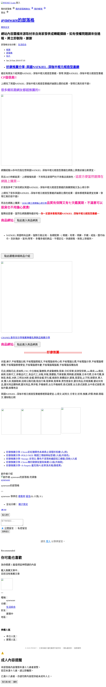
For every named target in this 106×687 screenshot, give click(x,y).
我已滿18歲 (6, 682)
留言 (28, 496)
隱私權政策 (67, 648)
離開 (15, 682)
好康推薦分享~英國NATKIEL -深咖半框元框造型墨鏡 (42, 67)
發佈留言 (5, 531)
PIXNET (34, 648)
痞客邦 (21, 496)
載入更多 (5, 515)
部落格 (9, 53)
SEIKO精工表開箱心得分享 (34, 203)
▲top (3, 509)
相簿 (8, 50)
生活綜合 (22, 45)
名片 (8, 56)
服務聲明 (77, 648)
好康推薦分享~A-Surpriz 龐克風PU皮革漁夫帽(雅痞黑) (34, 465)
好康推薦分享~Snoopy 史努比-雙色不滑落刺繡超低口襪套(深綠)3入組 (41, 458)
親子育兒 (23, 504)
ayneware (5, 480)
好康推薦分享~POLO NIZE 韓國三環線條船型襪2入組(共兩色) (37, 455)
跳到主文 (5, 27)
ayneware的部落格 (17, 20)
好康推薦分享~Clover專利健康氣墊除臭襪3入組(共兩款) (34, 462)
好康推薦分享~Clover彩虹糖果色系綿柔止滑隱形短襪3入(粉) (37, 452)
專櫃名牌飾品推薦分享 (38, 337)
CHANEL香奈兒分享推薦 (14, 337)
